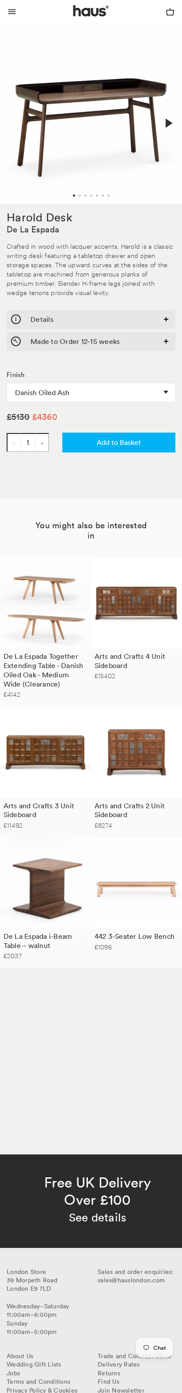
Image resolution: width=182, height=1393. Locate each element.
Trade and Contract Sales (134, 1356)
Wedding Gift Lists (34, 1364)
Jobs (13, 1373)
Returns (109, 1373)
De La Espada (33, 229)
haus (75, 21)
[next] (168, 123)
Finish (16, 375)
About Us (20, 1356)
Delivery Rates (119, 1364)
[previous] (14, 113)
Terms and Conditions (38, 1382)
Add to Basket (119, 442)
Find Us (108, 1382)
